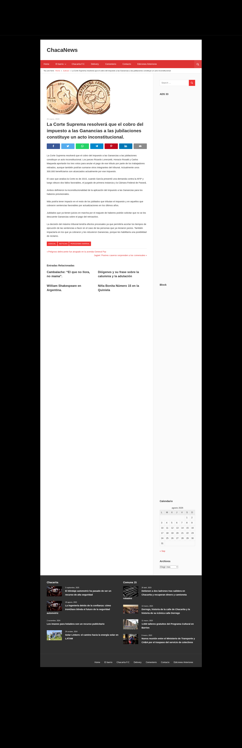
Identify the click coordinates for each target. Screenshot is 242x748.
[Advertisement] (121, 17)
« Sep (162, 551)
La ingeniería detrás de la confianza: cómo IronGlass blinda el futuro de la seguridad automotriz (79, 609)
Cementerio (110, 64)
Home (46, 64)
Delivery (95, 64)
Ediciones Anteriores (147, 64)
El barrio (60, 64)
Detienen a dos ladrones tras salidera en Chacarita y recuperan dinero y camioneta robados (155, 595)
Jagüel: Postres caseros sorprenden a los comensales (119, 255)
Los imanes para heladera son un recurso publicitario (75, 624)
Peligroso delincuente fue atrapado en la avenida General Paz (77, 252)
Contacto (127, 64)
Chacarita (52, 582)
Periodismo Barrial (80, 244)
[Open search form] (198, 64)
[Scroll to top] (237, 743)
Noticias (63, 244)
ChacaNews (62, 50)
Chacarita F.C (78, 64)
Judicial (52, 244)
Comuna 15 (130, 582)
